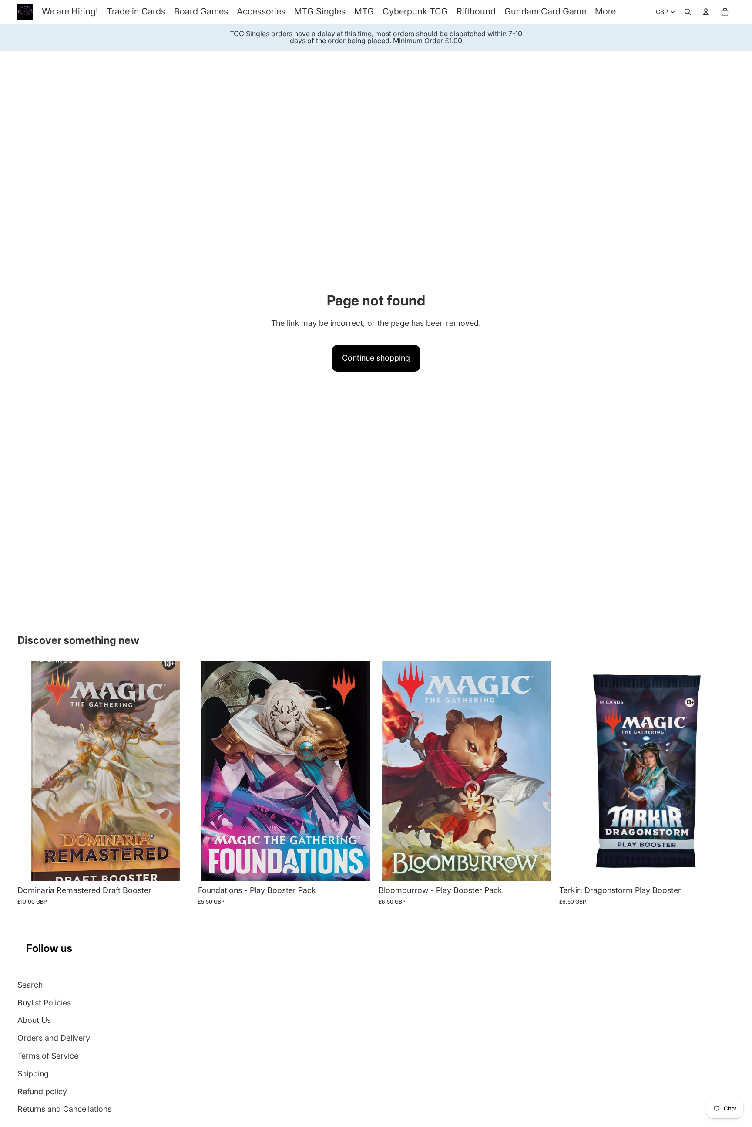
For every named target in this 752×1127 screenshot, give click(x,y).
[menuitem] (605, 11)
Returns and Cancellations (64, 1108)
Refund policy (42, 1091)
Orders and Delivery (53, 1037)
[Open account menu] (705, 11)
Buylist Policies (44, 1002)
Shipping (33, 1073)
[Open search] (687, 11)
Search (30, 984)
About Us (34, 1020)
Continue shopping (376, 357)
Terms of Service (47, 1055)
